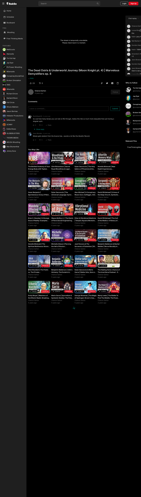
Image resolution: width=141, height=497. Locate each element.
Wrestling (10, 32)
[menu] (13, 14)
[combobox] (69, 3)
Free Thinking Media (15, 39)
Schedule (10, 17)
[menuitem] (14, 10)
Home (9, 11)
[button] (102, 83)
